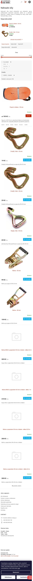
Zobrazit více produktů (15, 39)
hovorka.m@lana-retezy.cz (9, 518)
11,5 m (20, 124)
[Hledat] (21, 1)
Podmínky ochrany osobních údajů (9, 504)
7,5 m (11, 124)
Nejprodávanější (6, 47)
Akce (5, 64)
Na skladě (7, 62)
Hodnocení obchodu (6, 506)
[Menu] (29, 1)
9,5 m (16, 124)
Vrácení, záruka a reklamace (8, 498)
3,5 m (3, 124)
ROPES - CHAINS (9, 75)
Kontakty (3, 510)
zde (19, 568)
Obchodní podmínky (6, 502)
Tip (5, 68)
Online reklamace (5, 500)
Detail (28, 115)
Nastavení (16, 572)
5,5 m (7, 124)
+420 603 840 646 (7, 522)
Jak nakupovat (4, 496)
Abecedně (14, 47)
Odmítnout (8, 577)
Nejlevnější (13, 44)
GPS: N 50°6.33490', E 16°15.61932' (9, 556)
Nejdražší (20, 44)
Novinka (6, 66)
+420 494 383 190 (7, 520)
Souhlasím (23, 577)
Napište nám (4, 508)
